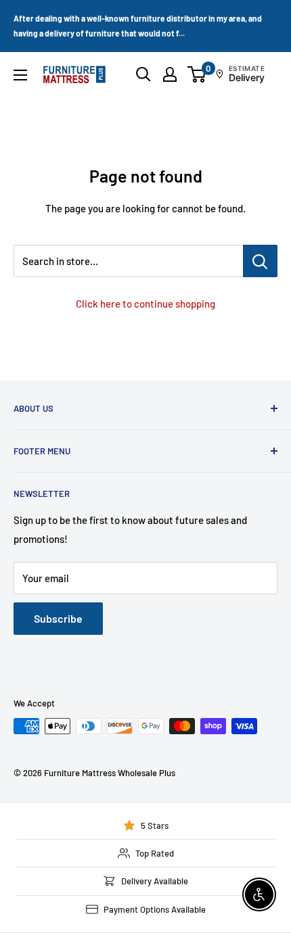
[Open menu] (20, 75)
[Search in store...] (260, 261)
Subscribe (58, 618)
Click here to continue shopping (145, 303)
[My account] (170, 74)
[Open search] (143, 74)
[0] (197, 74)
